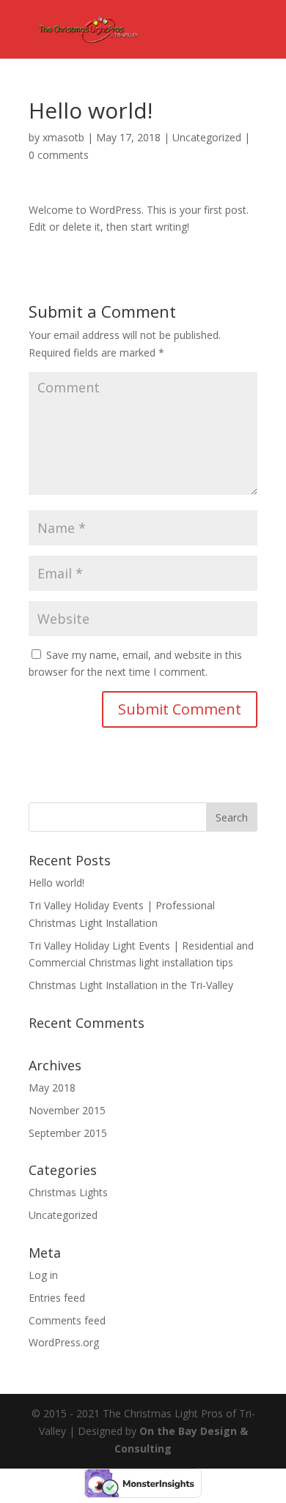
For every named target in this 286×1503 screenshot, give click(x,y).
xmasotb (63, 137)
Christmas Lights (68, 1192)
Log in (43, 1275)
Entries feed (57, 1298)
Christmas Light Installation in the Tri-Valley (131, 985)
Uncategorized (206, 137)
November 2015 (67, 1110)
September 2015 (68, 1133)
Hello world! (56, 883)
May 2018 (52, 1087)
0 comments (59, 155)
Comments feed (67, 1320)
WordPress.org (64, 1342)
